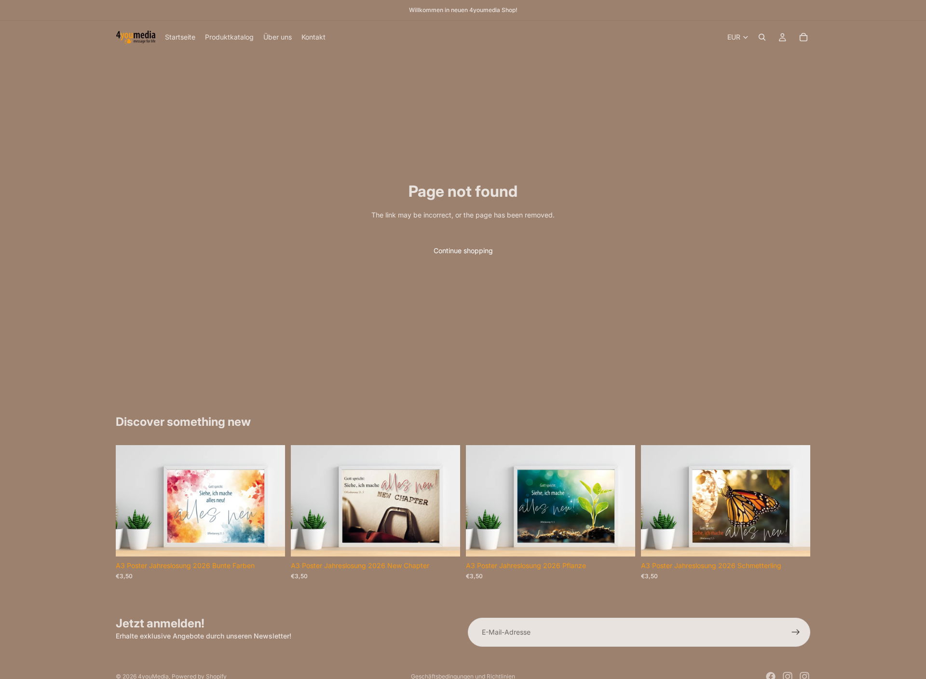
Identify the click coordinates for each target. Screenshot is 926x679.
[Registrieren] (796, 632)
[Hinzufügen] (270, 541)
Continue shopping (463, 250)
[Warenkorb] (803, 37)
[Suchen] (762, 37)
